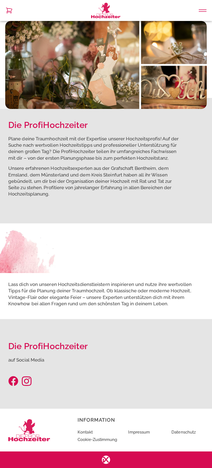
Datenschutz (183, 432)
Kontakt (85, 432)
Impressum (139, 432)
